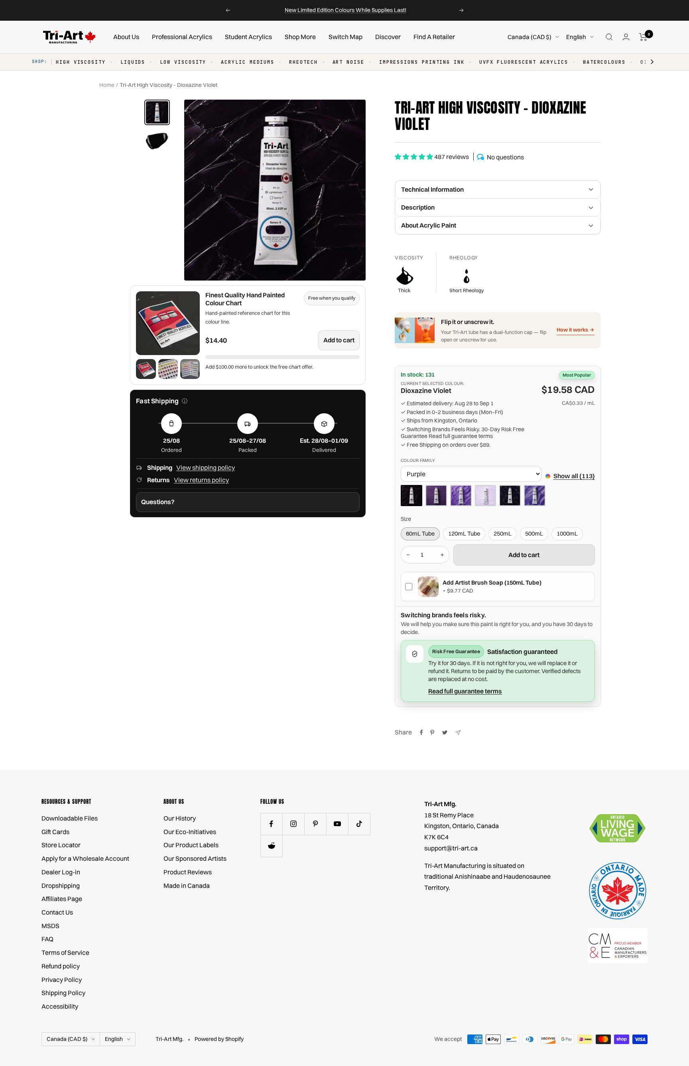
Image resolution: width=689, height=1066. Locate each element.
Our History (179, 818)
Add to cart (338, 340)
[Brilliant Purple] (436, 495)
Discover (388, 37)
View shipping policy (205, 467)
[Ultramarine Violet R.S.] (461, 495)
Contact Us (57, 912)
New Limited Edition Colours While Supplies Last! (345, 10)
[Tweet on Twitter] (444, 732)
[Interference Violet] (485, 495)
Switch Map (345, 37)
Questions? (158, 502)
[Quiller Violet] (510, 495)
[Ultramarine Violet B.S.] (534, 495)
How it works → (576, 329)
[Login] (626, 36)
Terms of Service (65, 952)
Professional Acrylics (182, 37)
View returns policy (201, 480)
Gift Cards (55, 832)
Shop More (300, 37)
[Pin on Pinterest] (432, 732)
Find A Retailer (434, 37)
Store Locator (61, 845)
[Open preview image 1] (146, 369)
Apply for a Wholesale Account (85, 858)
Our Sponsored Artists (194, 858)
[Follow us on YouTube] (337, 824)
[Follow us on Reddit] (271, 846)
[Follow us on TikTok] (359, 824)
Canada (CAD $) (529, 37)
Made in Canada (186, 885)
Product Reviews (187, 872)
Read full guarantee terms (461, 436)
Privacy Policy (61, 980)
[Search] (609, 37)
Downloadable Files (69, 818)
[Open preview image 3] (190, 369)
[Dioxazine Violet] (411, 495)
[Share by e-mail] (458, 732)
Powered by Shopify (219, 1038)
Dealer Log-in (60, 872)
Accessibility (59, 1006)
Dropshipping (60, 885)
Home (106, 84)
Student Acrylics (248, 37)
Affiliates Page (61, 899)
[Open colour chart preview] (168, 323)
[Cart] (643, 37)
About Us (126, 37)
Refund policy (60, 966)
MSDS (50, 926)
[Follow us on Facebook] (271, 824)
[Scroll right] (648, 62)
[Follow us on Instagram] (293, 824)
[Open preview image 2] (168, 369)
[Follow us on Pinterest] (315, 824)
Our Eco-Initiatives (189, 832)
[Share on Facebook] (421, 732)
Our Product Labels (191, 845)
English (576, 37)
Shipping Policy (63, 993)
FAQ (47, 939)
